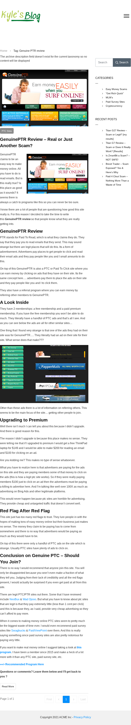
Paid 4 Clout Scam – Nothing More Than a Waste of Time (117, 180)
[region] (65, 39)
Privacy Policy (82, 717)
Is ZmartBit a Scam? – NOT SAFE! (118, 157)
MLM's (109, 97)
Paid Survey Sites (115, 101)
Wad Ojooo (29, 599)
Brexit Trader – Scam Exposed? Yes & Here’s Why (117, 168)
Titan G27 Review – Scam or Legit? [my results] (116, 134)
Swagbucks (18, 630)
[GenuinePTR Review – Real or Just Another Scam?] (44, 98)
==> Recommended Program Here (22, 664)
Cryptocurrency (114, 105)
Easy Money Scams (116, 89)
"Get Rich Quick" (115, 93)
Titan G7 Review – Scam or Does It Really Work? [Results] (118, 147)
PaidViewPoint (38, 630)
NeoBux (14, 599)
